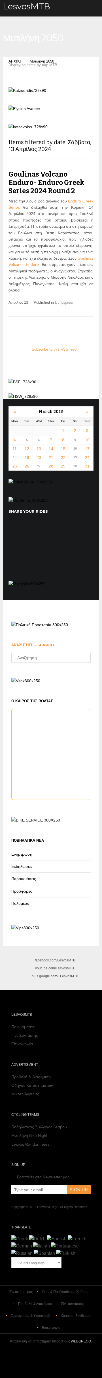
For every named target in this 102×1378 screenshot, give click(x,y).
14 (51, 448)
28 (51, 466)
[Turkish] (65, 1253)
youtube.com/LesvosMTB (54, 968)
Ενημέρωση (64, 302)
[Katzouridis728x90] (27, 90)
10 (87, 440)
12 (27, 448)
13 (39, 448)
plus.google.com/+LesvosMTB (55, 976)
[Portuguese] (65, 1246)
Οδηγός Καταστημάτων (32, 1085)
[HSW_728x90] (23, 396)
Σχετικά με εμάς (21, 1292)
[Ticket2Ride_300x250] (30, 482)
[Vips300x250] (25, 928)
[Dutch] (37, 1239)
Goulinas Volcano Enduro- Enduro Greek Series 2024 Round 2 (46, 182)
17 (87, 448)
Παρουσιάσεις (23, 878)
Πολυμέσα (20, 903)
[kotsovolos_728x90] (28, 127)
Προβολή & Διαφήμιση (31, 1077)
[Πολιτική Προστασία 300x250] (39, 624)
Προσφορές (21, 891)
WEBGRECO (81, 1341)
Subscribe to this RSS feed (54, 349)
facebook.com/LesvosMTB (55, 960)
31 (87, 466)
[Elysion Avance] (24, 108)
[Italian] (41, 1246)
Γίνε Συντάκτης (24, 1035)
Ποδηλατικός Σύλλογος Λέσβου (39, 1127)
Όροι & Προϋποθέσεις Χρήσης (65, 1292)
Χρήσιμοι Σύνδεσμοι (76, 1316)
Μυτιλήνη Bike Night (29, 1135)
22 (63, 457)
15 (63, 448)
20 (39, 457)
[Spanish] (44, 1253)
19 (27, 457)
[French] (77, 1239)
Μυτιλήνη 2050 (42, 61)
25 (14, 466)
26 (27, 466)
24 (87, 457)
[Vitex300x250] (25, 680)
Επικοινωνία (22, 1044)
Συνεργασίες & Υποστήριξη (31, 1316)
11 (14, 448)
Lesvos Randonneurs (30, 1144)
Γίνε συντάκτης (72, 1304)
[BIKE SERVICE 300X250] (35, 820)
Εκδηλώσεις (22, 866)
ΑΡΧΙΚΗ (15, 61)
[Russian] (22, 1253)
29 (63, 466)
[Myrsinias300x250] (27, 584)
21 (51, 457)
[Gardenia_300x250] (28, 500)
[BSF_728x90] (22, 382)
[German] (21, 1246)
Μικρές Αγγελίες (25, 1094)
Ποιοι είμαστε (23, 1027)
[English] (57, 1239)
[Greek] (19, 1239)
